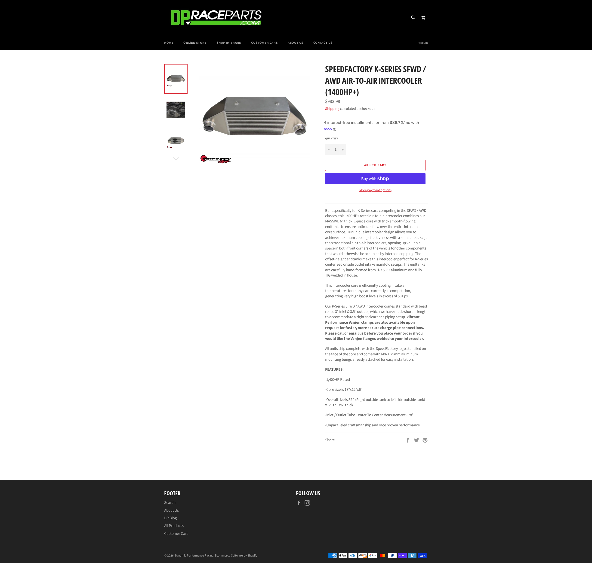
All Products (174, 526)
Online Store (195, 42)
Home (168, 42)
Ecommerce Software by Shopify (236, 555)
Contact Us (323, 42)
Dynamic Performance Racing (194, 555)
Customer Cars (264, 42)
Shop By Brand (229, 42)
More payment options (375, 190)
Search (170, 502)
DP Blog (170, 518)
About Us (295, 42)
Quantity (331, 139)
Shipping (332, 108)
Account (423, 43)
